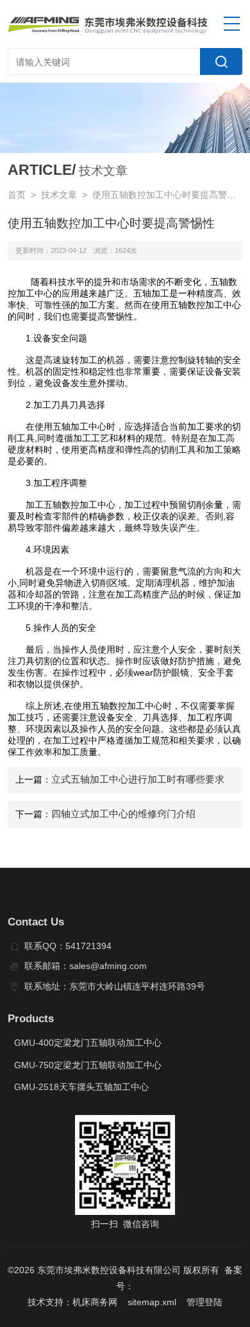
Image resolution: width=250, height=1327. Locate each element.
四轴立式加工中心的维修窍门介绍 (123, 814)
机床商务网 (94, 1302)
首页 (17, 195)
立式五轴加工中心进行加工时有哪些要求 (137, 779)
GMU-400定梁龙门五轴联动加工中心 (88, 1043)
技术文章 (59, 195)
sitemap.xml (152, 1302)
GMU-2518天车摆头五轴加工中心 (81, 1087)
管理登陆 (204, 1302)
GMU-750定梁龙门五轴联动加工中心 (88, 1065)
